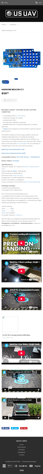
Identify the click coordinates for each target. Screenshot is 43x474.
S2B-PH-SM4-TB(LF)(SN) (31, 182)
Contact (21, 455)
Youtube (16, 161)
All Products (22, 447)
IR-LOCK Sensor (20, 116)
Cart (39, 2)
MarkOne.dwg (18, 175)
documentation (22, 143)
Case (5, 129)
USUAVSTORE (15, 461)
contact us (18, 215)
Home (4, 24)
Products (13, 24)
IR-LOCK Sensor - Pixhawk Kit (28, 157)
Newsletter (21, 452)
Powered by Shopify (29, 461)
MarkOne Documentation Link (13, 149)
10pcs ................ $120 (8, 211)
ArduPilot (21, 449)
